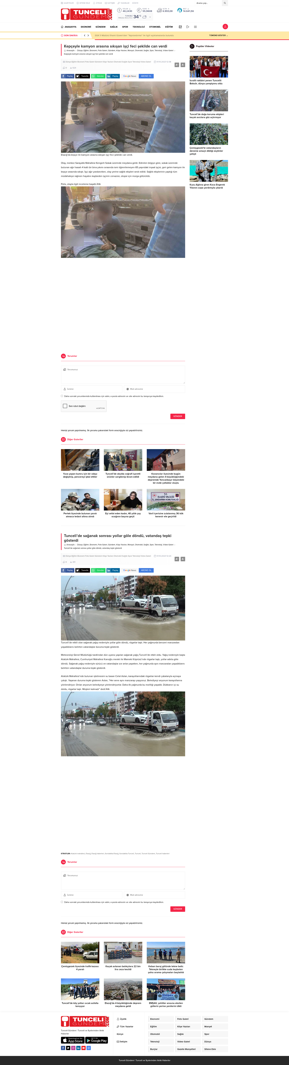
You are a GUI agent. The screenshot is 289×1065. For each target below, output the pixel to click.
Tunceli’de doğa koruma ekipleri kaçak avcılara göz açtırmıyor (207, 116)
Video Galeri (168, 50)
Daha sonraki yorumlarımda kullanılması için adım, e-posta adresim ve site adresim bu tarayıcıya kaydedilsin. (114, 396)
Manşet (131, 50)
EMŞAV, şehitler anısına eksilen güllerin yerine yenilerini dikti (166, 1005)
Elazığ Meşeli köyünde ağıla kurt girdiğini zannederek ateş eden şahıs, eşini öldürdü (137, 35)
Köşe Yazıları (121, 50)
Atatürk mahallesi (78, 854)
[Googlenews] (89, 1048)
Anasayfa (71, 50)
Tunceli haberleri (162, 854)
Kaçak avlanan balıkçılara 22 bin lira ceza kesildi (123, 968)
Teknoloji (158, 50)
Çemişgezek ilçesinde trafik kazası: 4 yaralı (80, 968)
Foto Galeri (102, 50)
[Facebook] (63, 1048)
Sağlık (146, 50)
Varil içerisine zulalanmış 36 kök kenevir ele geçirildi (166, 515)
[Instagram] (73, 1048)
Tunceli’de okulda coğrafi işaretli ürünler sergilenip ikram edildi (123, 475)
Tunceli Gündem (148, 854)
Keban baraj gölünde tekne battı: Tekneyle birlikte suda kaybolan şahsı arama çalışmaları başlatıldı (166, 969)
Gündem (111, 50)
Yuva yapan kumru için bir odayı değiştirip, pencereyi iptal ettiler (80, 475)
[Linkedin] (78, 1048)
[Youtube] (83, 1048)
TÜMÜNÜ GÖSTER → (218, 35)
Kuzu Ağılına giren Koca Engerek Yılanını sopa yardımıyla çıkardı (207, 186)
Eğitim (86, 50)
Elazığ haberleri (98, 854)
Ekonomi (93, 50)
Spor (152, 50)
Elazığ (88, 854)
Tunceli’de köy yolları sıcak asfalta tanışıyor (80, 1005)
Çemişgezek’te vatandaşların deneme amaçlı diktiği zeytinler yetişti (206, 150)
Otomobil (139, 50)
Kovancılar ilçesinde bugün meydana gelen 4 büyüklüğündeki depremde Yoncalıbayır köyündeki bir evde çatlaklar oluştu (166, 478)
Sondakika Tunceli (126, 854)
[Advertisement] (123, 283)
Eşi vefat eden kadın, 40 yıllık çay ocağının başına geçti (123, 515)
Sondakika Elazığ (111, 854)
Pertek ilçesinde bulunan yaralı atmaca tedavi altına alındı (80, 515)
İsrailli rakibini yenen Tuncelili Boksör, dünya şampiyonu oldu (206, 82)
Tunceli (138, 854)
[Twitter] (68, 1048)
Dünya (80, 50)
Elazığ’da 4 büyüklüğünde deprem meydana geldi (123, 1005)
